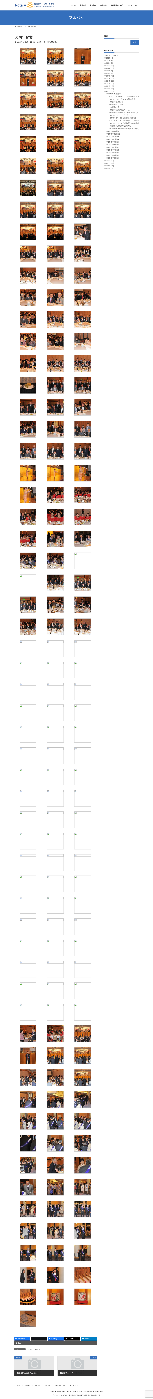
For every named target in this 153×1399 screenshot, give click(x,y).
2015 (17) (110, 86)
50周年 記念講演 (116, 101)
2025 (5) (109, 60)
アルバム (29, 1349)
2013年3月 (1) (113, 152)
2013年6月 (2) (113, 144)
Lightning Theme (75, 1395)
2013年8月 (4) (113, 139)
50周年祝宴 (114, 107)
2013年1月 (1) (113, 157)
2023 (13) (110, 65)
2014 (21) (110, 88)
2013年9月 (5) (113, 136)
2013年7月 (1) (113, 141)
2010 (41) (110, 165)
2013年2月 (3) (113, 155)
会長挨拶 (27, 1385)
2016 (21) (110, 83)
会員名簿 (47, 1385)
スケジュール (74, 1385)
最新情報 (37, 1349)
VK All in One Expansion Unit (91, 1395)
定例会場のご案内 (60, 1385)
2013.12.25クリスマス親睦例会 (122, 99)
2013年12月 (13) (114, 93)
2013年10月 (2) (114, 133)
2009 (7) (109, 168)
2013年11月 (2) (114, 131)
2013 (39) (110, 91)
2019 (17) (110, 75)
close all (115, 55)
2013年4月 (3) (113, 149)
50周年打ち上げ (116, 104)
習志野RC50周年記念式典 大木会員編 (125, 128)
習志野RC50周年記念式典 (120, 125)
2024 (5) (109, 63)
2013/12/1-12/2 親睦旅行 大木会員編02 (125, 120)
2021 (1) (109, 70)
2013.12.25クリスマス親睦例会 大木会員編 (127, 96)
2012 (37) (110, 160)
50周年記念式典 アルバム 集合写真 (124, 112)
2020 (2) (109, 73)
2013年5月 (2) (113, 147)
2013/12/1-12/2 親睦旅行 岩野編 (123, 117)
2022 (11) (110, 68)
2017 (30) (110, 81)
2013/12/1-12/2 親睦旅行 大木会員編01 (125, 123)
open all (107, 55)
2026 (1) (109, 57)
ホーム (18, 1385)
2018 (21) (110, 78)
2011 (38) (110, 163)
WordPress (64, 1395)
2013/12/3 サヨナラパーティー (122, 115)
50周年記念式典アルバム (120, 109)
